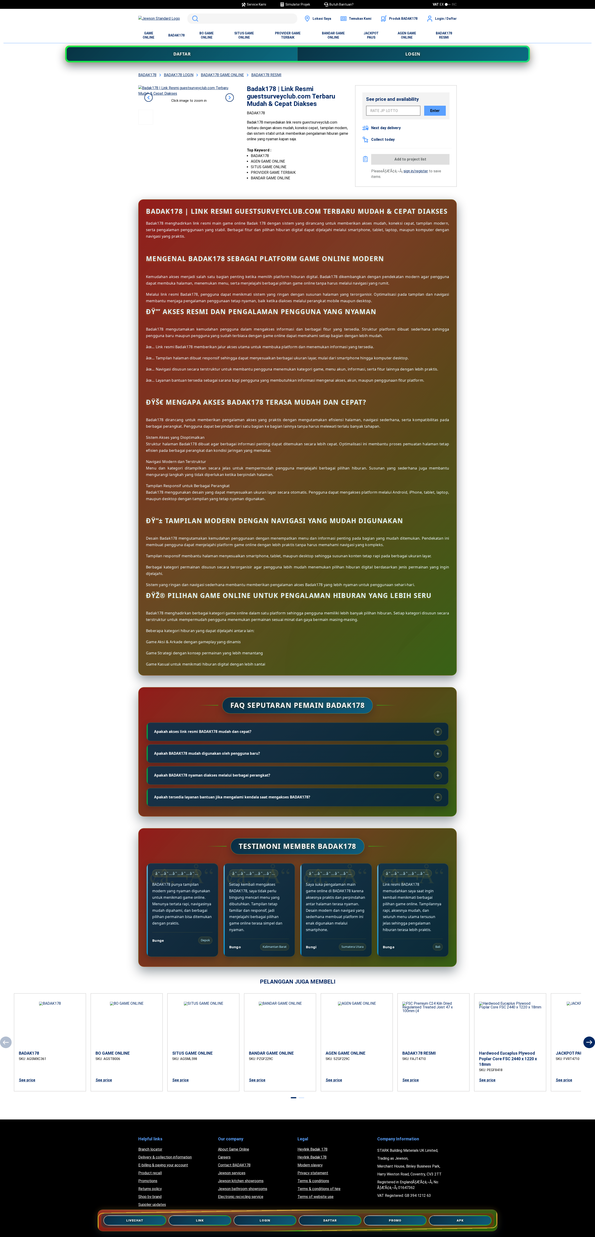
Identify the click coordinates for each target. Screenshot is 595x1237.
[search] (242, 18)
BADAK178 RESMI (444, 35)
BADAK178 (176, 35)
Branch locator (150, 1149)
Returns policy (150, 1189)
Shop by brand (150, 1196)
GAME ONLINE (148, 35)
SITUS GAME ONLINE (244, 35)
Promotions (147, 1181)
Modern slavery (310, 1165)
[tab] (293, 1097)
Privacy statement (313, 1173)
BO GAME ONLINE (206, 35)
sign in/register (415, 171)
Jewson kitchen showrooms (241, 1181)
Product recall (150, 1173)
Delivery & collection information (165, 1157)
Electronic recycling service (240, 1196)
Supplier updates (152, 1204)
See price (27, 1080)
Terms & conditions (313, 1181)
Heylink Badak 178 (312, 1149)
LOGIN (412, 54)
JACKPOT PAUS (371, 35)
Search (194, 18)
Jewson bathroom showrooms (242, 1189)
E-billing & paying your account (163, 1165)
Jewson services (231, 1173)
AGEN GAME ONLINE (407, 35)
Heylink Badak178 (312, 1157)
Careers (224, 1157)
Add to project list (410, 159)
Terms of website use (316, 1196)
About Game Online (233, 1149)
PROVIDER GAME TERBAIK (288, 35)
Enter (435, 110)
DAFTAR (182, 54)
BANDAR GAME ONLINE (333, 35)
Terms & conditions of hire (319, 1189)
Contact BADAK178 (234, 1165)
